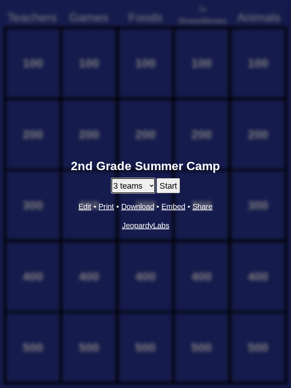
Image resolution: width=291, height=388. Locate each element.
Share (202, 206)
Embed (173, 206)
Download (137, 206)
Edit (84, 206)
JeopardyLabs (145, 225)
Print (106, 206)
